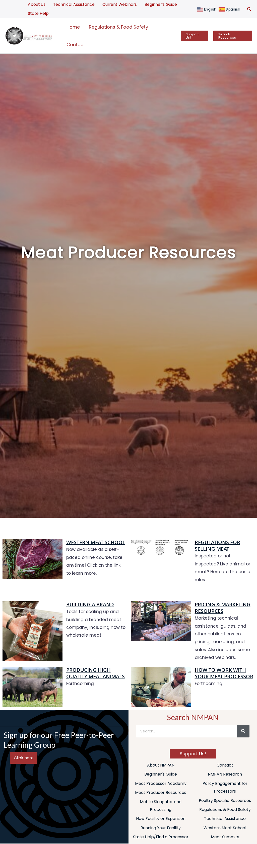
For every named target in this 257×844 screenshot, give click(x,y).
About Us (36, 4)
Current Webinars (119, 4)
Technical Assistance (74, 4)
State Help (38, 13)
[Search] (243, 731)
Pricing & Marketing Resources (222, 607)
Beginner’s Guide (161, 4)
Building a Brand (90, 604)
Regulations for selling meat (217, 545)
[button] (249, 9)
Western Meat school (95, 542)
